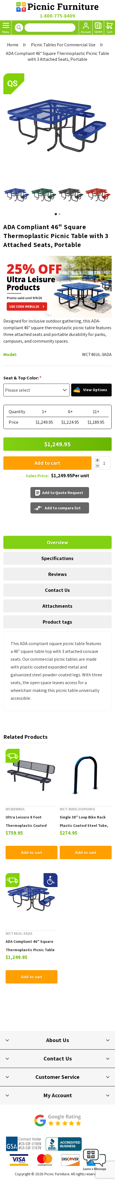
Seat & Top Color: (21, 378)
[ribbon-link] (13, 756)
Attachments (57, 606)
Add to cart (47, 463)
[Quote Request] (98, 27)
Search (19, 27)
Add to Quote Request (62, 492)
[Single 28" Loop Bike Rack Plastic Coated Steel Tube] (86, 775)
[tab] (57, 542)
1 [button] (56, 214)
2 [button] (59, 214)
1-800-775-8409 (57, 16)
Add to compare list (63, 507)
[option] (16, 195)
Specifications (57, 558)
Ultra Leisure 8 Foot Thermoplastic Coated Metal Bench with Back (26, 825)
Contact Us (57, 590)
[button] (95, 1171)
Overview (57, 542)
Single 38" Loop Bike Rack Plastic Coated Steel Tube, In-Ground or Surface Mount (85, 825)
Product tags (57, 622)
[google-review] (57, 1123)
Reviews (57, 574)
